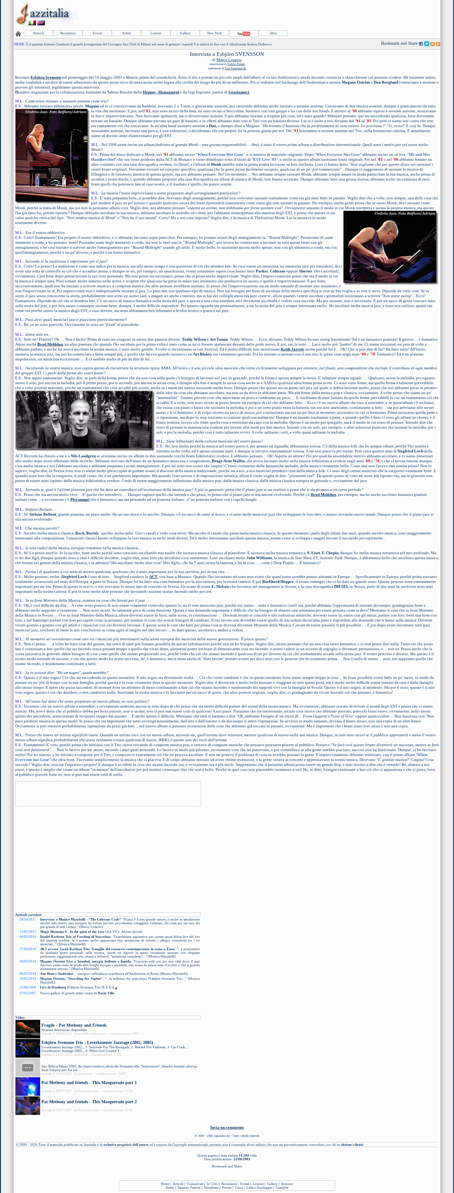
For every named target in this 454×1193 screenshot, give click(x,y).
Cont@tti (282, 1187)
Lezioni (155, 33)
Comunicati (195, 1184)
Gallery (185, 33)
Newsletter (211, 1187)
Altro (273, 33)
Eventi (97, 33)
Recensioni (68, 33)
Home (165, 1184)
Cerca (239, 1187)
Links (250, 1187)
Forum (227, 1187)
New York (214, 33)
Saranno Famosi (189, 1187)
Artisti (126, 33)
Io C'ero (212, 1184)
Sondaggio (264, 1187)
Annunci (287, 1184)
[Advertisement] (327, 14)
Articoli (38, 33)
